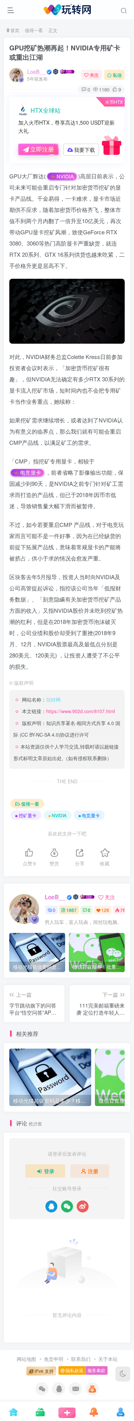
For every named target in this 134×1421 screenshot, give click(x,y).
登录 (49, 1171)
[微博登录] (83, 1206)
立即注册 (42, 149)
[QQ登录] (51, 1206)
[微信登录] (67, 1206)
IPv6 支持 (44, 1371)
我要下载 (84, 149)
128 (105, 910)
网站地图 (26, 1358)
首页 (14, 30)
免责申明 (53, 1358)
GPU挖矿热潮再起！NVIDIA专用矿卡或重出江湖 (64, 52)
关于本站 (108, 1358)
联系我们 (80, 1358)
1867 (71, 910)
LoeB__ (36, 71)
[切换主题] (122, 1374)
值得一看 (34, 30)
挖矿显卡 (27, 815)
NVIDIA (65, 176)
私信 (117, 75)
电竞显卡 (30, 472)
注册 (93, 1171)
